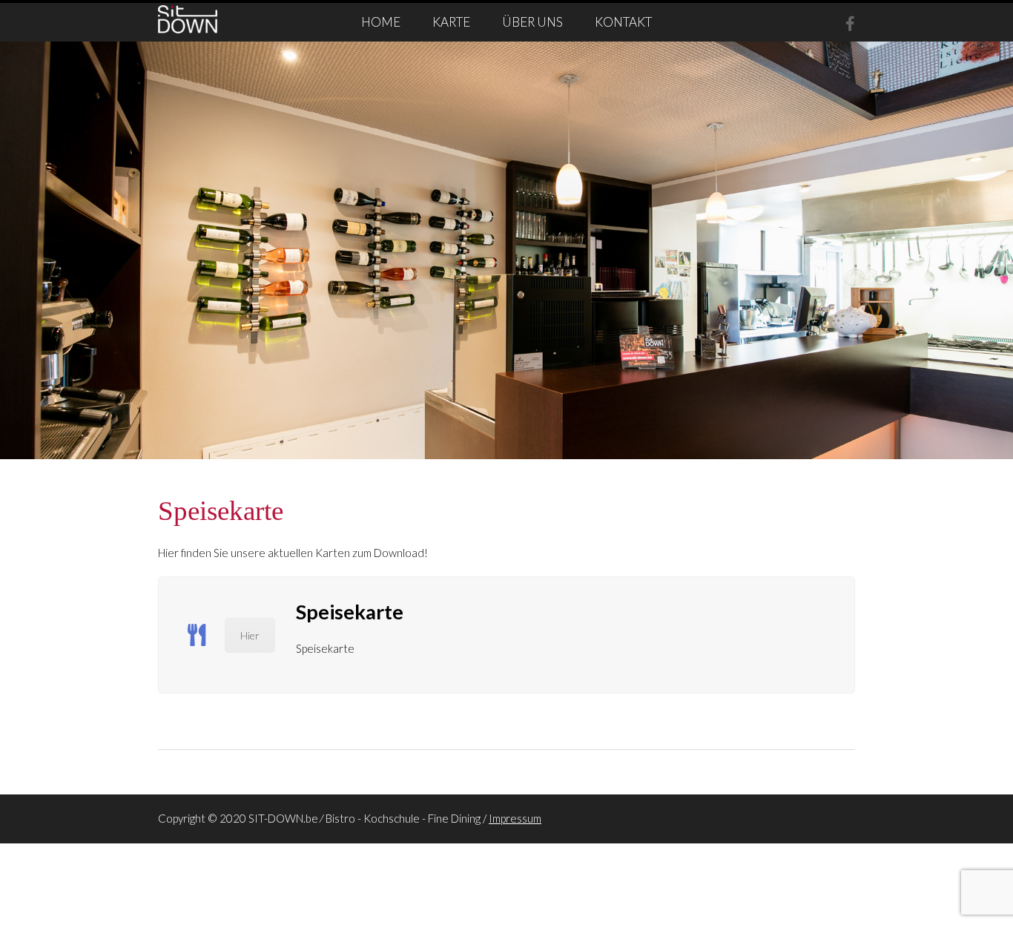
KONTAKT (623, 22)
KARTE (451, 22)
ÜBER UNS (532, 22)
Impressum (515, 818)
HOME (380, 22)
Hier (250, 635)
